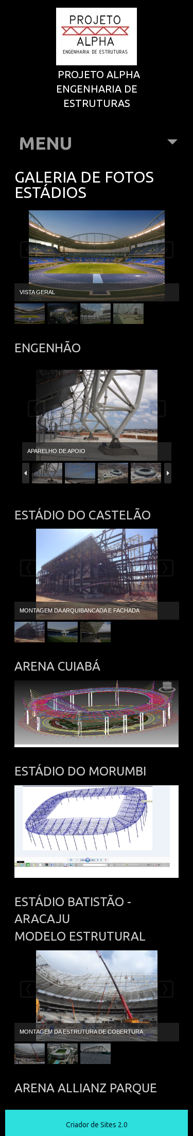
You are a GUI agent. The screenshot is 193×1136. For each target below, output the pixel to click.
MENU (45, 143)
